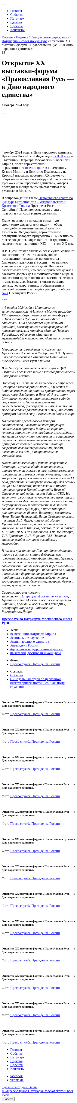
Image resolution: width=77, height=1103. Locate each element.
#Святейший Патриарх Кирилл (33, 634)
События (16, 14)
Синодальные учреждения (50, 37)
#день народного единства (29, 641)
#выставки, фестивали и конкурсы (35, 653)
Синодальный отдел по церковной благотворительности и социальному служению (37, 682)
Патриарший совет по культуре (24, 41)
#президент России (24, 645)
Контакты (17, 30)
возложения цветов (33, 168)
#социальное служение (27, 637)
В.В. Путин (61, 156)
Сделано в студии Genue (19, 1087)
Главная (16, 11)
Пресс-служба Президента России (35, 664)
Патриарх (17, 18)
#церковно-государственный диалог (36, 649)
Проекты (16, 26)
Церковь (16, 22)
